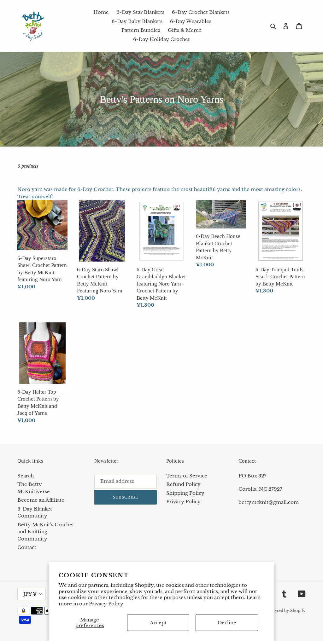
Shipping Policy (185, 493)
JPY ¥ (30, 594)
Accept (158, 623)
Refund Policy (183, 484)
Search (25, 476)
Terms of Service (186, 476)
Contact (26, 547)
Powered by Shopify (286, 610)
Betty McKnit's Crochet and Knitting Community (45, 532)
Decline (227, 623)
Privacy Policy (106, 604)
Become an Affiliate (40, 500)
